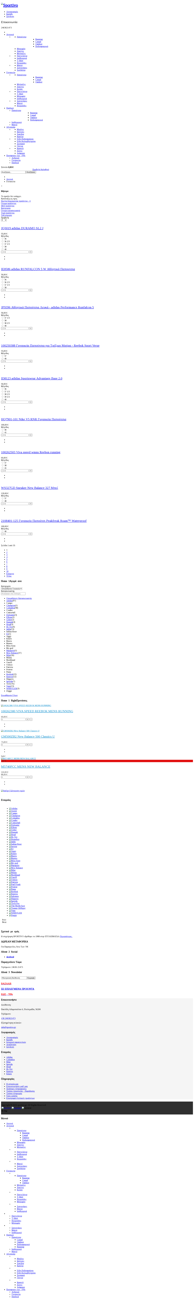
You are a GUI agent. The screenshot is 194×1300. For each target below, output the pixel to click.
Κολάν (20, 89)
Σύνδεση (10, 16)
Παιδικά (10, 108)
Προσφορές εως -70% (15, 155)
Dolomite (10, 615)
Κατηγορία (5, 208)
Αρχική (9, 179)
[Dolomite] (14, 825)
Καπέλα (20, 136)
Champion (10, 605)
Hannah (9, 622)
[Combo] (13, 820)
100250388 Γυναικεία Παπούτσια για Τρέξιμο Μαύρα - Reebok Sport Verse (50, 345)
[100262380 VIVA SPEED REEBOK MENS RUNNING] (26, 705)
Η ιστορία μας (12, 1084)
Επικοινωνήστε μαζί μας (17, 1086)
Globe (9, 620)
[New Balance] (16, 868)
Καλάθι (9, 14)
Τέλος (9, 576)
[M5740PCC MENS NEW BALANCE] (18, 758)
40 (5, 249)
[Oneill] (13, 877)
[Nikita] (13, 872)
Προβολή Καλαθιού (40, 169)
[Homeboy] (14, 839)
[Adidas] (13, 808)
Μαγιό (20, 65)
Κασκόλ (20, 148)
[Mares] (13, 856)
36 (5, 239)
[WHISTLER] (15, 913)
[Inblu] (12, 842)
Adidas (9, 601)
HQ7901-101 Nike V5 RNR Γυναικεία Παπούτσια (33, 419)
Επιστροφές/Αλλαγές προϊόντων (20, 1098)
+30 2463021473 (8, 1018)
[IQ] (11, 849)
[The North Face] (17, 906)
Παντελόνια (22, 56)
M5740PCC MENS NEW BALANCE (25, 766)
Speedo (9, 681)
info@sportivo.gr (8, 1027)
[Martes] (13, 858)
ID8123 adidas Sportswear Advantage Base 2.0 (31, 378)
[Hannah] (13, 832)
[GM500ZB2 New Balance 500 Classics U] (20, 731)
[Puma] (12, 889)
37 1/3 (7, 244)
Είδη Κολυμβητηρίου (26, 141)
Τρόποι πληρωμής (14, 1093)
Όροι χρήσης (12, 1096)
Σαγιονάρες (22, 68)
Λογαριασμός (12, 12)
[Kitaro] (13, 853)
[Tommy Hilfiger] (17, 908)
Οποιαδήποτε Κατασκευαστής (19, 598)
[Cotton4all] (14, 823)
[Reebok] (13, 891)
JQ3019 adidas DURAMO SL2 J (22, 228)
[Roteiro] (13, 894)
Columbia (10, 608)
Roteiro (9, 677)
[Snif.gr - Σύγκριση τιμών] (13, 791)
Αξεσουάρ (10, 127)
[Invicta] (13, 846)
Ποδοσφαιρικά (41, 46)
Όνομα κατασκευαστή (10, 210)
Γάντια (20, 146)
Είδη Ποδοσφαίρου (25, 139)
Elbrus (9, 617)
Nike (8, 655)
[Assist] (13, 811)
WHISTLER (11, 688)
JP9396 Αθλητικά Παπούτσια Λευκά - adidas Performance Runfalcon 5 (47, 307)
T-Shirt (20, 60)
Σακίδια (20, 134)
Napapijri (10, 650)
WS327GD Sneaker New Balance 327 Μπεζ (29, 487)
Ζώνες (19, 151)
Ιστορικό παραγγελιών (16, 1042)
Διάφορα (21, 153)
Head (8, 624)
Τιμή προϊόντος (8, 213)
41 (5, 432)
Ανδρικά (15, 158)
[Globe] (13, 830)
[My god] (13, 863)
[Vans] (12, 910)
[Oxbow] (13, 880)
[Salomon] (14, 896)
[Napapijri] (14, 865)
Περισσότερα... (66, 936)
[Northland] (14, 875)
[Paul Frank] (14, 884)
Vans (8, 686)
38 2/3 (7, 323)
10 (7, 571)
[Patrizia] (13, 882)
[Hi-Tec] (13, 837)
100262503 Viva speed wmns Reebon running (30, 452)
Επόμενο (10, 574)
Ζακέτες (20, 51)
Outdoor (38, 44)
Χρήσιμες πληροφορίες (16, 1089)
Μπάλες (20, 129)
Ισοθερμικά (22, 58)
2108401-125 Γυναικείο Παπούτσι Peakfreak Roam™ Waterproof (44, 520)
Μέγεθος (5, 236)
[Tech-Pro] (14, 903)
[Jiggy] (12, 851)
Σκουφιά (21, 144)
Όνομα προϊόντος (8, 203)
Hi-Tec (9, 627)
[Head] (12, 834)
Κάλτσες (20, 132)
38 (5, 247)
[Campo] (13, 813)
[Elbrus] (13, 827)
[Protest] (13, 887)
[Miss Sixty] (14, 861)
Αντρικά (10, 34)
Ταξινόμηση (6, 215)
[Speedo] (13, 901)
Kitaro (9, 1074)
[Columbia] (14, 818)
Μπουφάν (21, 49)
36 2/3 (7, 241)
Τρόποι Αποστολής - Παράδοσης (20, 1091)
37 (5, 356)
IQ (7, 634)
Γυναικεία (10, 72)
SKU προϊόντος (8, 206)
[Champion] (14, 815)
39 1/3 (7, 397)
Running (39, 39)
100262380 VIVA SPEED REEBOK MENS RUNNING (37, 711)
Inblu (8, 629)
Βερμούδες (22, 63)
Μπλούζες (21, 53)
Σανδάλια (21, 70)
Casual (38, 41)
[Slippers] (13, 899)
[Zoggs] (13, 915)
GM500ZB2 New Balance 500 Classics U (28, 736)
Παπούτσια (21, 37)
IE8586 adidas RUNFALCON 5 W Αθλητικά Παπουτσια (38, 269)
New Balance (12, 653)
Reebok (9, 674)
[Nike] (12, 870)
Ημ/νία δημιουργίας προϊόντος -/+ (16, 201)
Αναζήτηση (11, 1044)
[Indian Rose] (15, 844)
